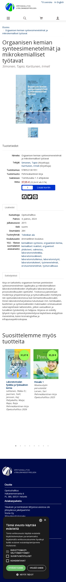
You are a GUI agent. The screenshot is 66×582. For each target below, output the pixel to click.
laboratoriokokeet (30, 262)
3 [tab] (25, 445)
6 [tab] (38, 445)
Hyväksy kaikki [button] (16, 568)
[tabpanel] (18, 380)
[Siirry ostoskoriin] (41, 18)
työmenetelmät (50, 262)
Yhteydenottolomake (15, 516)
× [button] (45, 520)
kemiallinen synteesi (32, 242)
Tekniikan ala (28, 234)
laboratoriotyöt (51, 259)
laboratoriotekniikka (31, 252)
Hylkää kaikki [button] (36, 568)
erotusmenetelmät (31, 265)
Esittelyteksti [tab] (11, 275)
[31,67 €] (17, 378)
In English (59, 2)
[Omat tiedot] (58, 18)
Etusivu (5, 27)
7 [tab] (43, 445)
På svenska (46, 2)
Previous (1, 395)
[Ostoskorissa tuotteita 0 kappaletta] (41, 18)
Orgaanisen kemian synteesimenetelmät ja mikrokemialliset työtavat (25, 32)
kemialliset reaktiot (31, 246)
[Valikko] (8, 18)
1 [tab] (15, 445)
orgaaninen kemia (53, 242)
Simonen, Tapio (29, 162)
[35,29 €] (45, 378)
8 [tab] (48, 445)
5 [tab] (34, 445)
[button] (26, 574)
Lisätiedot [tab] (10, 207)
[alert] (26, 548)
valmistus (38, 249)
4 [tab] (29, 445)
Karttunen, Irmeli (30, 165)
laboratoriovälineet (31, 255)
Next (62, 395)
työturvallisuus (50, 265)
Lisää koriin (43, 187)
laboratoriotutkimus (31, 259)
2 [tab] (20, 445)
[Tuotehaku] (25, 18)
